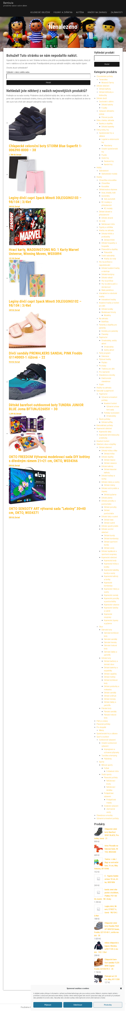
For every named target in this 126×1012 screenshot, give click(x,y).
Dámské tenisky (110, 642)
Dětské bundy (109, 535)
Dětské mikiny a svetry (110, 482)
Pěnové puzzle (107, 117)
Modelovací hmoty (109, 312)
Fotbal (106, 768)
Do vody (102, 221)
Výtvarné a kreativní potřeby (108, 818)
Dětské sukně (109, 523)
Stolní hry (105, 158)
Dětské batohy (107, 104)
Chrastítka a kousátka (107, 180)
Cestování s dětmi (106, 101)
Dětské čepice (109, 460)
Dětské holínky (109, 677)
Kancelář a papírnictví (105, 391)
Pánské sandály (110, 711)
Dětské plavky (107, 498)
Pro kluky (102, 366)
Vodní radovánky (108, 255)
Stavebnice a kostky (107, 375)
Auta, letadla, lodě (109, 193)
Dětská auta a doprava (108, 189)
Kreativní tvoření (110, 403)
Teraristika (103, 79)
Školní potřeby (104, 419)
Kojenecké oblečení (40, 12)
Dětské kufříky (107, 422)
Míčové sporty (107, 765)
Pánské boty (106, 708)
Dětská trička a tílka (109, 450)
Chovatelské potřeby (105, 76)
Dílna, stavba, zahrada (105, 120)
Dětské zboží (102, 98)
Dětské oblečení (103, 86)
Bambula (8, 2)
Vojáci (101, 384)
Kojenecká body (110, 560)
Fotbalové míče (112, 771)
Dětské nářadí (107, 277)
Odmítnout (77, 1005)
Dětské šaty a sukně (110, 516)
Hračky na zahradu (97, 12)
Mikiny (101, 730)
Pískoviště (108, 252)
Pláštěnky (108, 759)
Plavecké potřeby (103, 724)
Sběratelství (104, 171)
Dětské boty (106, 658)
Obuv (101, 626)
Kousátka (105, 186)
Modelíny (107, 315)
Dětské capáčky (110, 674)
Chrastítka (106, 183)
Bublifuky (105, 321)
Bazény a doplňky (106, 123)
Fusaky (104, 108)
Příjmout (47, 1005)
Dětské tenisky (110, 699)
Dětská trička (109, 453)
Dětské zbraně (107, 218)
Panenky (105, 334)
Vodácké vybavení (111, 806)
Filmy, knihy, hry (103, 130)
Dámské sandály (110, 639)
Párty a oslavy (102, 721)
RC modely (108, 208)
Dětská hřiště (109, 240)
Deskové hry (109, 161)
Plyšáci (104, 362)
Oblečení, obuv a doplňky (106, 444)
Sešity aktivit (109, 350)
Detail (18, 155)
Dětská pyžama (110, 494)
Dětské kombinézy (111, 538)
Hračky (99, 177)
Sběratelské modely (109, 174)
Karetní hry (108, 164)
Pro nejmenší (104, 372)
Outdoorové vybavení (107, 740)
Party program (104, 353)
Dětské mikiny (109, 485)
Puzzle (104, 155)
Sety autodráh (109, 199)
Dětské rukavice (110, 463)
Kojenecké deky (105, 432)
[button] (121, 988)
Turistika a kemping (109, 755)
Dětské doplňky (108, 457)
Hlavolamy (108, 145)
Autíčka (80, 12)
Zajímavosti (117, 12)
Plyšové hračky (105, 359)
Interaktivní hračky (109, 299)
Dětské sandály (110, 692)
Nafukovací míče (108, 224)
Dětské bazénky (108, 126)
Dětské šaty (108, 520)
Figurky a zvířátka (63, 12)
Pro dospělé (101, 727)
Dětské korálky (107, 309)
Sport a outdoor (103, 737)
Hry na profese (107, 281)
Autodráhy (106, 196)
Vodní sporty (106, 774)
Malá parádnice (108, 290)
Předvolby (108, 1005)
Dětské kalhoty (105, 89)
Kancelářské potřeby (105, 425)
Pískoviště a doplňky (110, 249)
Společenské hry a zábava (107, 733)
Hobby (99, 167)
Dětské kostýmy (108, 274)
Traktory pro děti (108, 369)
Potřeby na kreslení (111, 413)
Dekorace (105, 356)
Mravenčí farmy (108, 82)
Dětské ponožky (110, 507)
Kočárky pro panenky (110, 331)
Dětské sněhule (110, 696)
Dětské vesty (109, 548)
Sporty (101, 762)
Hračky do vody (110, 259)
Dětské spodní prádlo (110, 526)
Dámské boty (107, 630)
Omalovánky (109, 347)
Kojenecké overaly (111, 595)
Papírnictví (103, 337)
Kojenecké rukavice (111, 604)
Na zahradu (103, 318)
